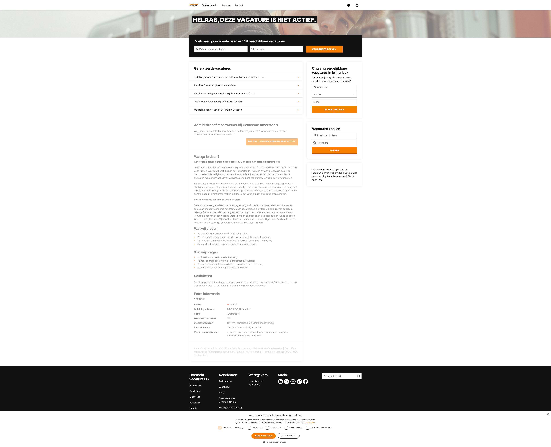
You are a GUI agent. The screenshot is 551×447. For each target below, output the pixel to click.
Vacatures (224, 386)
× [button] (548, 414)
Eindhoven (194, 396)
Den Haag (194, 391)
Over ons (226, 5)
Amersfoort (200, 348)
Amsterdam (195, 385)
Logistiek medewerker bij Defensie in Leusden (218, 101)
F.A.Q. (222, 392)
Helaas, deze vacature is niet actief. (272, 141)
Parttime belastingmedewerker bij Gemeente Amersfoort (224, 93)
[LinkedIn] (281, 381)
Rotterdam (195, 402)
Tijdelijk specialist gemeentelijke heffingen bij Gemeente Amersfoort (230, 77)
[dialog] (275, 429)
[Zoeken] (357, 5)
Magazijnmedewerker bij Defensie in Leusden (218, 109)
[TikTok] (300, 381)
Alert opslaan (334, 109)
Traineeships (225, 381)
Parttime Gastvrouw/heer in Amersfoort (215, 85)
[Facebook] (306, 381)
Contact (239, 5)
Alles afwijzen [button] (288, 436)
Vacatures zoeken (324, 49)
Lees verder (310, 422)
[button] (275, 442)
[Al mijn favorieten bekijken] (348, 5)
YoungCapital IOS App (230, 407)
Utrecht (193, 408)
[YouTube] (293, 381)
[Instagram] (287, 381)
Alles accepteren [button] (263, 436)
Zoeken (334, 150)
